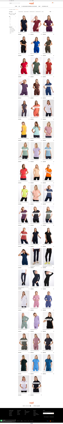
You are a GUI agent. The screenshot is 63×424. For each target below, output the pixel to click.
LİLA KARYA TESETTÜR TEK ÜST (33, 329)
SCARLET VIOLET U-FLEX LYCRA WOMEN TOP (48, 32)
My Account (18, 414)
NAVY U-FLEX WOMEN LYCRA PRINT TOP (47, 202)
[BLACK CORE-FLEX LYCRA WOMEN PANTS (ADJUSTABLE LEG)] (48, 256)
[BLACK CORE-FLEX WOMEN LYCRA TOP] (48, 235)
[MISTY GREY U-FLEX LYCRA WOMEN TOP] (23, 108)
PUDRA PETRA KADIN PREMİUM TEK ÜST (34, 350)
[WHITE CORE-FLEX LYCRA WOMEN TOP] (48, 108)
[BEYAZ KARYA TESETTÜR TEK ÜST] (23, 299)
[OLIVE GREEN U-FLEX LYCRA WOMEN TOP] (36, 65)
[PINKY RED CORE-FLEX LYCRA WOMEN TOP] (23, 171)
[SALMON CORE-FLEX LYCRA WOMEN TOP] (36, 192)
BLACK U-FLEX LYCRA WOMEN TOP (22, 53)
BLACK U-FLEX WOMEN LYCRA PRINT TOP (35, 223)
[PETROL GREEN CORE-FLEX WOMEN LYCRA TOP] (23, 256)
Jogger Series (10, 415)
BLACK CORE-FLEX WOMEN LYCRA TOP (47, 244)
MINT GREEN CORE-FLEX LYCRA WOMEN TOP (35, 138)
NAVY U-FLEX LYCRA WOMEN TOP (22, 32)
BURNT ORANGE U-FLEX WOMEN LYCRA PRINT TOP (23, 244)
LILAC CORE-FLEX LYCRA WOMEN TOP (34, 159)
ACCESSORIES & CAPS (45, 6)
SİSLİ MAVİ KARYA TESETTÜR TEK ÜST (47, 308)
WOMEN (16, 6)
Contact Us (34, 412)
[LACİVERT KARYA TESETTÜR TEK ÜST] (36, 277)
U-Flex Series (10, 412)
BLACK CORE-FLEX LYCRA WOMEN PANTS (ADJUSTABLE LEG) (47, 266)
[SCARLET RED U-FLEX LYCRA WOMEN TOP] (36, 23)
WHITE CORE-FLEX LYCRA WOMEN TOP (47, 117)
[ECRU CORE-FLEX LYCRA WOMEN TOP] (36, 171)
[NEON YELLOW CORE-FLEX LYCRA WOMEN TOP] (23, 192)
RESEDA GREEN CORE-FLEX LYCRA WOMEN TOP (23, 159)
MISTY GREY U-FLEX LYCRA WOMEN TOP (22, 117)
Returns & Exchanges (27, 411)
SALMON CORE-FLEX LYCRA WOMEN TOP (35, 202)
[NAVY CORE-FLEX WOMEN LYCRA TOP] (36, 235)
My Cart (18, 412)
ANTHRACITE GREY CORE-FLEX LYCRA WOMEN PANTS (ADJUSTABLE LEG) (23, 287)
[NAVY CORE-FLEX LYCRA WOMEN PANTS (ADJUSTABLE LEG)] (36, 256)
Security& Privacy (27, 412)
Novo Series (10, 414)
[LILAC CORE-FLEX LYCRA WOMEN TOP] (36, 150)
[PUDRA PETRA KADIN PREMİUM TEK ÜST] (36, 341)
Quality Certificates (35, 413)
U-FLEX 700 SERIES (12, 28)
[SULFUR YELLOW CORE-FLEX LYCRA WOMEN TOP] (23, 129)
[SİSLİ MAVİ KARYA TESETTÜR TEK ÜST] (48, 299)
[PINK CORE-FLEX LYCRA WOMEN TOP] (48, 129)
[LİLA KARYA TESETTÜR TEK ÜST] (36, 320)
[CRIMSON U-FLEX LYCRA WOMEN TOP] (23, 65)
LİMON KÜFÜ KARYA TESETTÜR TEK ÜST (22, 329)
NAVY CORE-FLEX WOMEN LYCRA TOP (34, 244)
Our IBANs (34, 415)
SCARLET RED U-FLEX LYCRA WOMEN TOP (35, 32)
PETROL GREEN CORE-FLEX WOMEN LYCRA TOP (23, 265)
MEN (19, 6)
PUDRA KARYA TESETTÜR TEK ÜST (34, 308)
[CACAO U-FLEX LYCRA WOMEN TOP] (36, 86)
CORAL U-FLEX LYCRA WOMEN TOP (34, 117)
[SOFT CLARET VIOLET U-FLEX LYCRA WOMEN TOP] (23, 86)
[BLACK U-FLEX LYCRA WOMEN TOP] (23, 44)
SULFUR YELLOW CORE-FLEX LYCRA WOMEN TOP (23, 138)
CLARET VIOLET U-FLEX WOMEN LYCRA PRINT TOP (23, 223)
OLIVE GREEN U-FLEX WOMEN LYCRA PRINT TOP (48, 223)
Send (52, 413)
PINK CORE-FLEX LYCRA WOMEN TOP (47, 138)
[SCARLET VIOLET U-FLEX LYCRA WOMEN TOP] (48, 23)
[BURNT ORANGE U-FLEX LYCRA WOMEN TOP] (48, 65)
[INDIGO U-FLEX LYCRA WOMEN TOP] (36, 44)
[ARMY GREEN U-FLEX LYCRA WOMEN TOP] (48, 44)
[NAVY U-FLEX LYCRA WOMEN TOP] (23, 23)
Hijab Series (10, 413)
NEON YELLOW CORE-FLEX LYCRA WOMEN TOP (23, 202)
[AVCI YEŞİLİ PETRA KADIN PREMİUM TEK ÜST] (23, 362)
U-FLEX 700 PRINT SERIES (12, 30)
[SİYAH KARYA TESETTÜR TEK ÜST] (48, 277)
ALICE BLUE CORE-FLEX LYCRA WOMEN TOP (47, 159)
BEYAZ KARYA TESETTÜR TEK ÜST (21, 308)
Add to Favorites (41, 34)
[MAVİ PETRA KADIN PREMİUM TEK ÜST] (36, 362)
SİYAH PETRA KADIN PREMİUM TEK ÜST (47, 329)
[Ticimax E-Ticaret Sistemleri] (31, 423)
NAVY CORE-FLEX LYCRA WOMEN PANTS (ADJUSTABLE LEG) (34, 266)
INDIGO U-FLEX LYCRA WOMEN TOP (34, 53)
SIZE (9, 16)
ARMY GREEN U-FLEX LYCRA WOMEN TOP (47, 53)
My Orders (18, 411)
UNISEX (39, 6)
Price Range (10, 11)
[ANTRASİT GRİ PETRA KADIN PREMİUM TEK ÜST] (48, 341)
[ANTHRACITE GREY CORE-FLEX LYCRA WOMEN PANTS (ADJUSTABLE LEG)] (23, 277)
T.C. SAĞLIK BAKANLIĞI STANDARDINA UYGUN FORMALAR (29, 6)
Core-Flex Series (11, 411)
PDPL (25, 414)
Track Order (18, 413)
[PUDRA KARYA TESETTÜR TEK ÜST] (36, 299)
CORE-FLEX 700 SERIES (12, 29)
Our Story (34, 411)
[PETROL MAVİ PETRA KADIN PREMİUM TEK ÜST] (48, 362)
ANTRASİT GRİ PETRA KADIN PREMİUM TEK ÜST (48, 350)
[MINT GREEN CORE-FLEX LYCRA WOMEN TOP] (36, 129)
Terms (25, 413)
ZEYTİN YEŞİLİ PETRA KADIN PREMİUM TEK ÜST (23, 350)
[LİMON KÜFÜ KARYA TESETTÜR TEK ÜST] (23, 320)
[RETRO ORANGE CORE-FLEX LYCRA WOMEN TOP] (48, 171)
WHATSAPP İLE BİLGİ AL (1, 420)
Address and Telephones (36, 414)
